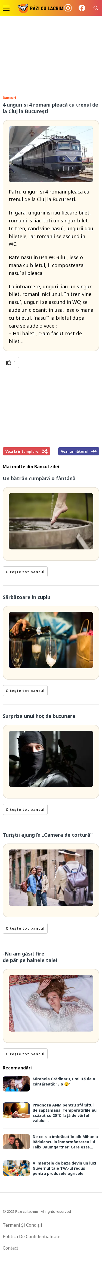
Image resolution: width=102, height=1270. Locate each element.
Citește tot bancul (25, 571)
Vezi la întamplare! (22, 451)
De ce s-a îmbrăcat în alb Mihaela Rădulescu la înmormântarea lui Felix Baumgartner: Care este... (65, 1142)
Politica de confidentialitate (31, 1236)
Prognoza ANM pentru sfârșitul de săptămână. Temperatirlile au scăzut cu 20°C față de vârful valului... (65, 1112)
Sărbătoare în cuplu (26, 597)
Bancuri (9, 97)
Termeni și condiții (22, 1225)
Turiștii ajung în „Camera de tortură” (47, 834)
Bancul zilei (46, 467)
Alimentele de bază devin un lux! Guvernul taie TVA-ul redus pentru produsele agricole (64, 1168)
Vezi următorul (74, 451)
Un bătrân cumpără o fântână (39, 478)
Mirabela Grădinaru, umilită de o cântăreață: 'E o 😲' (64, 1081)
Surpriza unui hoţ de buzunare (39, 716)
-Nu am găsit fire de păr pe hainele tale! (30, 956)
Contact (10, 1248)
